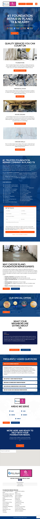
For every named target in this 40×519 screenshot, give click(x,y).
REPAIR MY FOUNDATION (20, 70)
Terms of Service (24, 234)
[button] (36, 4)
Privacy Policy (20, 229)
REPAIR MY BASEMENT (20, 123)
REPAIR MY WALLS (20, 149)
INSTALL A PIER (20, 96)
